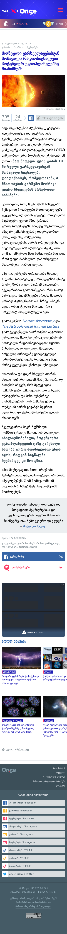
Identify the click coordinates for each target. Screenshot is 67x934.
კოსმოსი (6, 47)
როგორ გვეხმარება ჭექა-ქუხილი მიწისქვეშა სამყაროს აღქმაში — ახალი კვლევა (20, 666)
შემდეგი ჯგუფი (34, 526)
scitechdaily (18, 538)
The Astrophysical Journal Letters (30, 326)
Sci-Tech (18, 47)
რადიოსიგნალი (28, 546)
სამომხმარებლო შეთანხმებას (31, 902)
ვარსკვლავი (52, 543)
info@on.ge (28, 892)
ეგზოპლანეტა (10, 546)
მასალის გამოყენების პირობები (49, 781)
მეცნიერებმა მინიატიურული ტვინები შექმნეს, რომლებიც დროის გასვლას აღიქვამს (20, 715)
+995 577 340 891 (48, 892)
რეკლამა (60, 772)
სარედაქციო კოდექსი (54, 777)
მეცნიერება (32, 47)
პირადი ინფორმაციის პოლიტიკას (33, 906)
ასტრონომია (36, 543)
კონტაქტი (60, 786)
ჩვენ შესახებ (59, 768)
